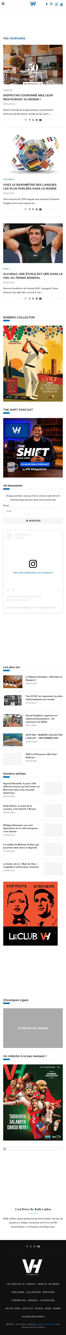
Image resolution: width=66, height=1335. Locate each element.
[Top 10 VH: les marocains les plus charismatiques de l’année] (12, 701)
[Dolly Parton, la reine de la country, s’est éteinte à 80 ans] (53, 810)
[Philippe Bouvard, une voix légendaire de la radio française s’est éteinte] (53, 830)
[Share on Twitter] (33, 119)
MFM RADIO (49, 1292)
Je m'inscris (33, 520)
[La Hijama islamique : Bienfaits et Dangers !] (12, 681)
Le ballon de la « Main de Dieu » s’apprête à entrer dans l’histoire (21, 865)
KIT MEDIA (54, 1284)
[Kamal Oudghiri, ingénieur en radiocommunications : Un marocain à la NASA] (12, 720)
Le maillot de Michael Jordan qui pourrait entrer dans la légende (21, 846)
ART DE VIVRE (12, 1308)
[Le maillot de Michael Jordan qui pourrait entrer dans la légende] (53, 849)
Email (6, 506)
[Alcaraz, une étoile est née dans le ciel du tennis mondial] (33, 243)
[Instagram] (56, 5)
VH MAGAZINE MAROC (33, 1316)
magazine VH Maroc (46, 1324)
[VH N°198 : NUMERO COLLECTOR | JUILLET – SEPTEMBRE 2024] (12, 739)
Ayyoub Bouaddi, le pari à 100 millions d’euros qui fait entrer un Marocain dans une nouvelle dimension (21, 788)
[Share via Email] (40, 120)
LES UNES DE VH (16, 1284)
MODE (48, 1308)
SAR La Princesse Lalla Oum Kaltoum (41, 756)
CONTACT (31, 1284)
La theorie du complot (33, 1028)
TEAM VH (42, 1284)
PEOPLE (39, 1308)
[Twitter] (52, 5)
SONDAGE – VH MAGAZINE (41, 1300)
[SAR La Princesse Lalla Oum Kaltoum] (12, 759)
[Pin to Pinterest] (37, 120)
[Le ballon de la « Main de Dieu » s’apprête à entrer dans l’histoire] (53, 868)
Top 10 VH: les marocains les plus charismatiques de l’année (44, 698)
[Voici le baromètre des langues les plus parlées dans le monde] (33, 154)
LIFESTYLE (27, 1308)
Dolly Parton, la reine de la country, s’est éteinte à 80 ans (19, 807)
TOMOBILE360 (18, 1300)
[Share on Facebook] (29, 120)
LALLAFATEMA (33, 1292)
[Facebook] (47, 5)
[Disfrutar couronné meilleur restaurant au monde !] (33, 64)
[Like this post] (26, 120)
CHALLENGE (18, 1292)
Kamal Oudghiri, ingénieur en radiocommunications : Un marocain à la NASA (42, 718)
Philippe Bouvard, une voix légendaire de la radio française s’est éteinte (20, 828)
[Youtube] (61, 5)
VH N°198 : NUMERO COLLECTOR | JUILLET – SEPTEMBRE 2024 (44, 736)
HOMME (57, 1308)
